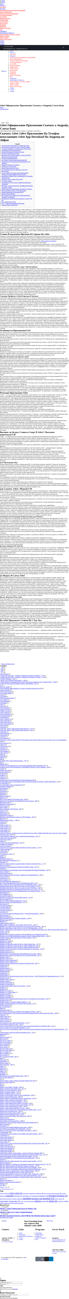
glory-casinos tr (4, 880)
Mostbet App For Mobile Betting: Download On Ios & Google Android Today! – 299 (24, 936)
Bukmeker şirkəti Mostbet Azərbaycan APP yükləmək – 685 (17, 817)
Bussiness (3, 818)
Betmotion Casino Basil (6, 804)
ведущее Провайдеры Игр (10, 158)
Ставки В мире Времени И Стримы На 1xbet (15, 145)
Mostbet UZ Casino (5, 990)
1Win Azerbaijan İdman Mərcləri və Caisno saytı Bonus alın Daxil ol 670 (21, 688)
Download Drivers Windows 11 (9, 860)
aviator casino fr (4, 772)
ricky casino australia (6, 1077)
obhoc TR (61, 1199)
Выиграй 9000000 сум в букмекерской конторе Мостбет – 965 (19, 1158)
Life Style (3, 912)
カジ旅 (2, 1185)
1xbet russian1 (4, 752)
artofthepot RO (40, 1193)
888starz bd (3, 764)
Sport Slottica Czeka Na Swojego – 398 (11, 1121)
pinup (22, 1201)
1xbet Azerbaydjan (5, 714)
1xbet (1, 704)
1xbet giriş (3, 727)
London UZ (19, 1199)
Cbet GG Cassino (5, 846)
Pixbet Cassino (4, 1063)
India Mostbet (4, 892)
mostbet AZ (37, 1198)
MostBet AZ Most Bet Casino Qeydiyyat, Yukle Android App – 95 (19, 945)
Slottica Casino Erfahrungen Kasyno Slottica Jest (18, 1209)
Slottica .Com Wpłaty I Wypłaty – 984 (11, 1087)
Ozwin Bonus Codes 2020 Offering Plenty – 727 (14, 1023)
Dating (2, 857)
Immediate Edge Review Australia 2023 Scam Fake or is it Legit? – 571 (20, 889)
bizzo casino (3, 807)
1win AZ (6, 1193)
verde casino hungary (6, 1137)
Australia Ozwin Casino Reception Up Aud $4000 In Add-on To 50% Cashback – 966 (24, 767)
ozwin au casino (4, 1021)
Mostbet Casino (4, 957)
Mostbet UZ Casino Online (7, 992)
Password (2, 1284)
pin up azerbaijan (5, 1044)
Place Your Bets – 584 (6, 1064)
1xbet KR (3, 736)
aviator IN (3, 773)
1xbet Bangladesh (5, 716)
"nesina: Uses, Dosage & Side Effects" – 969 (13, 680)
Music (2, 1008)
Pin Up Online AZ (5, 1053)
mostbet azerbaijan (5, 950)
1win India (3, 696)
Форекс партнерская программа (9, 1182)
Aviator (2, 769)
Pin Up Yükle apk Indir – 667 (8, 1056)
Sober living (3, 1117)
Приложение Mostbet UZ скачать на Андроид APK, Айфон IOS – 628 (21, 1174)
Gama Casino (4, 876)
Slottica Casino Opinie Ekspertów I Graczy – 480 (14, 1108)
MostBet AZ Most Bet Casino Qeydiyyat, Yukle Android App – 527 (19, 944)
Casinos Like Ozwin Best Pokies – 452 (11, 842)
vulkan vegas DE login (6, 1146)
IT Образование (5, 894)
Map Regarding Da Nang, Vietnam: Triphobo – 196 (14, 918)
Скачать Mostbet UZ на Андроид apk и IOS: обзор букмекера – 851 (20, 1175)
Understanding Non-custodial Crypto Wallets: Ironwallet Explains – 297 (20, 1134)
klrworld (2, 1199)
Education (3, 862)
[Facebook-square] (37, 1259)
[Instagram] (66, 47)
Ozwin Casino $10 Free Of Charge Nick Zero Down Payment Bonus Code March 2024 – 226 (27, 1026)
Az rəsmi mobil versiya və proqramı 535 (11, 785)
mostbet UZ (48, 1198)
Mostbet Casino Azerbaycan (8, 960)
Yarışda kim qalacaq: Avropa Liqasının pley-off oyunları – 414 (17, 1156)
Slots (1, 1085)
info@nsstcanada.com (58, 1241)
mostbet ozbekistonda (6, 982)
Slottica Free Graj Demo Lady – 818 (10, 1111)
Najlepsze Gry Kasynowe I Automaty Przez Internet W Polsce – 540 (19, 1011)
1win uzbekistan (4, 701)
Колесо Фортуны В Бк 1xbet (10, 168)
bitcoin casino (4, 806)
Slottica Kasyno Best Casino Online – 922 (12, 1113)
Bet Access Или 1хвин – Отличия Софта (14, 190)
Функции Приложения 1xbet (10, 153)
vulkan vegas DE (9, 1203)
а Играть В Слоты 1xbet (9, 166)
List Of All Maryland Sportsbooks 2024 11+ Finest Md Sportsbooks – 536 (21, 913)
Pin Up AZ (3, 1039)
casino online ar (4, 830)
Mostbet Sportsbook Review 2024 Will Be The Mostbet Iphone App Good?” (28, 1216)
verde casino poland (5, 1138)
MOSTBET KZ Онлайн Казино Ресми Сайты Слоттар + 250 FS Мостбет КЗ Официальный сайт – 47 (31, 976)
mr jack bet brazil (5, 1007)
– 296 (1, 671)
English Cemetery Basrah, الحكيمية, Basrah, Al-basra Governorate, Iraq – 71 (22, 863)
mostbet (27, 1198)
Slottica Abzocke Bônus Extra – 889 (10, 1097)
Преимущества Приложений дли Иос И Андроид (17, 189)
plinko (2, 1066)
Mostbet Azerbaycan (6, 952)
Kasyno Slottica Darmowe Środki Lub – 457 (12, 900)
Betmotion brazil (4, 802)
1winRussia (3, 703)
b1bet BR (2, 789)
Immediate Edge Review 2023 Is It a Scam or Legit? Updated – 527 (19, 886)
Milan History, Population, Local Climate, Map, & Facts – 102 (17, 925)
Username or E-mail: (6, 1295)
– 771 (1, 672)
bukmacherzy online (6, 815)
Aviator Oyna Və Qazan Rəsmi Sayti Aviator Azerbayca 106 (17, 780)
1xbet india (3, 732)
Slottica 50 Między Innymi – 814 (9, 1093)
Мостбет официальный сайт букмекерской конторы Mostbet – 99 (19, 1167)
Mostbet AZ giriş (5, 942)
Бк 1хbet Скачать (7, 181)
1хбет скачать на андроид (48, 241)
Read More (50, 1221)
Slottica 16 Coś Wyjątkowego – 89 (10, 1090)
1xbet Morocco (4, 743)
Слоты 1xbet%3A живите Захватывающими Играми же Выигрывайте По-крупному (15, 173)
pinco (1, 1058)
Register (15, 1289)
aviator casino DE (5, 770)
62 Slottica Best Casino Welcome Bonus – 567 (13, 761)
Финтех (2, 1179)
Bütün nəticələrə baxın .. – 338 (8, 820)
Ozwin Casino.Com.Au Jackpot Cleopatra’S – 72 (14, 1027)
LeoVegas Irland (4, 908)
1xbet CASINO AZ (5, 719)
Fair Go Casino (4, 865)
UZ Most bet (3, 1135)
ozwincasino (4, 1201)
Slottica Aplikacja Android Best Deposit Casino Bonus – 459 (17, 1098)
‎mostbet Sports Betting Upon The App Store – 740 (14, 986)
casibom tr (3, 822)
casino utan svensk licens (7, 838)
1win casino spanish (5, 693)
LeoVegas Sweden (5, 910)
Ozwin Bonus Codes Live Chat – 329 (10, 1024)
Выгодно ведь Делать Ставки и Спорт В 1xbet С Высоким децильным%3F (16, 156)
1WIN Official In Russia (7, 698)
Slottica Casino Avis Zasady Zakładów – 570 (13, 1101)
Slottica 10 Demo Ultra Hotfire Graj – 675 (12, 1089)
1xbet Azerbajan (4, 712)
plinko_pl (2, 1071)
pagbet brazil (3, 1034)
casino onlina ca (4, 828)
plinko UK (3, 1069)
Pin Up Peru (3, 1055)
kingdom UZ (62, 1195)
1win (1, 1193)
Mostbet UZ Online (5, 995)
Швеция (2, 1183)
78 (0, 762)
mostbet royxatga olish (6, 984)
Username (3, 1282)
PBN (1, 1035)
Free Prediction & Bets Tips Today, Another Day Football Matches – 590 (20, 875)
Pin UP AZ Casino (5, 1040)
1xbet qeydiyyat (4, 746)
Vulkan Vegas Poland (6, 1150)
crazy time (3, 852)
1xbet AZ (18, 1193)
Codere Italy (3, 851)
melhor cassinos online (6, 923)
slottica (38, 1201)
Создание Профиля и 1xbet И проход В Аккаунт (16, 149)
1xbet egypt (3, 725)
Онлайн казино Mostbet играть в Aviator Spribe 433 (15, 1172)
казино (2, 1159)
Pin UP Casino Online (6, 1050)
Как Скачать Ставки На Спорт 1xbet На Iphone (16, 147)
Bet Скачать (5, 171)
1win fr (2, 695)
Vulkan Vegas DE (5, 1145)
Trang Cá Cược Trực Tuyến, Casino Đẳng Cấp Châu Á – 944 (17, 1130)
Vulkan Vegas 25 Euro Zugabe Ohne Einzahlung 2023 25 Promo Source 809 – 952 (23, 1143)
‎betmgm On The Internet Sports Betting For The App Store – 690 (18, 801)
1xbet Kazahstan (4, 733)
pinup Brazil (3, 1061)
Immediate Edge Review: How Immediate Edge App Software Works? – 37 (21, 891)
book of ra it (3, 812)
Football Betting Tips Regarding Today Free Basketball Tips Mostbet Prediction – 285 (24, 870)
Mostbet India (4, 971)
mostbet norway (4, 978)
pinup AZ (25, 1201)
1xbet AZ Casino (5, 709)
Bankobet (2, 793)
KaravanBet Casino (5, 896)
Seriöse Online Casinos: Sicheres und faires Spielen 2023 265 (17, 1080)
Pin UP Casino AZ (5, 1048)
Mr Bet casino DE (5, 1005)
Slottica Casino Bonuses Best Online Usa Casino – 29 (15, 1103)
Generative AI (4, 878)
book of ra (3, 810)
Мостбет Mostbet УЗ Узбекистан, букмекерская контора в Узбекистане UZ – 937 (24, 1164)
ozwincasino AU (14, 1201)
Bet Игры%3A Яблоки (8, 194)
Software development (6, 1119)
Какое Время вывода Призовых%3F (13, 192)
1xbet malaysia (4, 738)
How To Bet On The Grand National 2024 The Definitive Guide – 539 (20, 884)
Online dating (4, 1018)
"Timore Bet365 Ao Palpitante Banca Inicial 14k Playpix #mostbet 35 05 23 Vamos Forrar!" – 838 (28, 682)
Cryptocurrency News (6, 854)
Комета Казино (4, 1162)
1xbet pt (2, 744)
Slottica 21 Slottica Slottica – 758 (9, 1092)
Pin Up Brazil (4, 1045)
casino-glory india (5, 839)
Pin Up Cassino (4, 1052)
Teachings (61, 1201)
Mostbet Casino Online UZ (7, 962)
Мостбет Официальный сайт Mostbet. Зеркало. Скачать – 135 (18, 1166)
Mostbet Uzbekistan (5, 997)
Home (2, 107)
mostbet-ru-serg (4, 1000)
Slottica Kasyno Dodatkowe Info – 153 (11, 1114)
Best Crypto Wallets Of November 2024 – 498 (13, 799)
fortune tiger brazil (5, 873)
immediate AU (18, 1196)
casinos (2, 841)
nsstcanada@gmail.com (59, 1240)
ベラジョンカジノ (6, 1189)
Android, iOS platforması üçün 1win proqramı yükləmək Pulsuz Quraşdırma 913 (23, 765)
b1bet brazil (3, 791)
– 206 (1, 669)
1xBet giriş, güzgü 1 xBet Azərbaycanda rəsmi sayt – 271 (16, 728)
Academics (26, 1193)
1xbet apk (3, 706)
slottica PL (53, 1201)
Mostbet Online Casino (6, 979)
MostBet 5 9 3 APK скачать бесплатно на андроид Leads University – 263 (22, 926)
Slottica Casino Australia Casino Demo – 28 (12, 1100)
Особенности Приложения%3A (11, 150)
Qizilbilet (2, 1072)
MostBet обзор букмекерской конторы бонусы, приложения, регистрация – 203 (24, 998)
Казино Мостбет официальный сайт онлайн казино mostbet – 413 (20, 1161)
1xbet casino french (5, 722)
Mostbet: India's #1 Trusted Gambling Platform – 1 (14, 1002)
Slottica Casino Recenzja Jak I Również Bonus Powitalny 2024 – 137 (20, 1109)
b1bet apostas (4, 788)
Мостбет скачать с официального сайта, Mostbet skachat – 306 (18, 1170)
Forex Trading (4, 872)
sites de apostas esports (6, 1082)
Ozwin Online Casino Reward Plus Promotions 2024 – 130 (17, 1032)
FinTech (2, 868)
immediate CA (27, 1196)
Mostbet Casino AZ (5, 958)
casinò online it (4, 831)
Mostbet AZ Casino (5, 941)
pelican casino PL (5, 1037)
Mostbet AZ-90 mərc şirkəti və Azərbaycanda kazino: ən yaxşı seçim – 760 (21, 949)
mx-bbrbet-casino (5, 1010)
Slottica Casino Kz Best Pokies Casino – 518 (13, 1106)
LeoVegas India (4, 907)
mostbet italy (3, 973)
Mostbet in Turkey (5, 970)
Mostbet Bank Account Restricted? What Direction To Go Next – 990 (20, 953)
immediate (10, 1196)
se (0, 1079)
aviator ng (3, 778)
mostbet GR (3, 966)
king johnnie (3, 904)
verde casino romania (6, 1140)
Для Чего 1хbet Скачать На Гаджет (12, 179)
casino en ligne (4, 825)
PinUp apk (3, 1060)
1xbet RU (3, 748)
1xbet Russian (4, 751)
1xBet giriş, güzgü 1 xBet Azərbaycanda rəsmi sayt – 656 (16, 730)
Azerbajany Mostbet (6, 786)
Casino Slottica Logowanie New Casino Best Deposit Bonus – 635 (19, 836)
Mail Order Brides (5, 917)
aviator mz (3, 777)
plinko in (2, 1068)
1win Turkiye (4, 699)
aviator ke (3, 775)
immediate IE (35, 1196)
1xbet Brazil (3, 717)
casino (2, 823)
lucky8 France (4, 915)
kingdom (52, 1195)
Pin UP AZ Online (5, 1042)
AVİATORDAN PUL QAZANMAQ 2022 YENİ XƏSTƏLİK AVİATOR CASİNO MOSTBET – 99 (29, 781)
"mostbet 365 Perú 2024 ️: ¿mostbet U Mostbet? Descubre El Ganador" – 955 (22, 675)
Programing (31, 1201)
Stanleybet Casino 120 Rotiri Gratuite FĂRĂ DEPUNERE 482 (18, 1122)
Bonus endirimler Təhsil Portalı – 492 (10, 809)
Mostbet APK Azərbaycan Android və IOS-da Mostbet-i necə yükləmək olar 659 (23, 934)
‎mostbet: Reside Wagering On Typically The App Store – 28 (17, 1003)
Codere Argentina (5, 849)
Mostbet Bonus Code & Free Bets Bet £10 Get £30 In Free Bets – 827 (20, 955)
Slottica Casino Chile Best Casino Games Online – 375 (15, 1105)
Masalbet (2, 921)
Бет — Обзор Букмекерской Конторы (13, 203)
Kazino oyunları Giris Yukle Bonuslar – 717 (12, 902)
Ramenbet (3, 1074)
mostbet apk (3, 933)
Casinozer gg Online (6, 844)
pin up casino (4, 1047)
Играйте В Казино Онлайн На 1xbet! (13, 152)
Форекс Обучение (5, 1180)
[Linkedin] (57, 47)
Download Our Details (6, 1217)
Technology (3, 1125)
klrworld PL (8, 1199)
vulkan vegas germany (6, 1148)
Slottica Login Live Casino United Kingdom (16, 1212)
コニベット (3, 1187)
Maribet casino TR (5, 920)
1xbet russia (3, 749)
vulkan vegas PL (18, 1203)
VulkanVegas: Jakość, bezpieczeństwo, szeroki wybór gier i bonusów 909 (21, 1153)
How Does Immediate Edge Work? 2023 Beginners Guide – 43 (18, 883)
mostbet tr (3, 987)
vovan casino (3, 1142)
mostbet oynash (4, 981)
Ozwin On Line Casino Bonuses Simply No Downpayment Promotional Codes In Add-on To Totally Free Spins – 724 (33, 1029)
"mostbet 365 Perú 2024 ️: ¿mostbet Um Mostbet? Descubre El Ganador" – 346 (22, 677)
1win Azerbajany (5, 690)
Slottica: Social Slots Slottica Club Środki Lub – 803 (15, 1116)
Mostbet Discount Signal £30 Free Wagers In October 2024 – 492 (18, 963)
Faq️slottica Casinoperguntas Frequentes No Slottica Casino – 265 (18, 867)
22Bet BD (3, 756)
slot (1, 1084)
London (14, 1199)
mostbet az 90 (4, 939)
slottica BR (44, 1201)
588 (1, 759)
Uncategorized (4, 109)
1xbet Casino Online (6, 724)
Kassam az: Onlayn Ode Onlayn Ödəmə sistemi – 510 (15, 897)
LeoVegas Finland (5, 905)
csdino (2, 855)
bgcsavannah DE (57, 1193)
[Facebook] (60, 47)
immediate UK (43, 1196)
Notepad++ (3, 1015)
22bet (1, 754)
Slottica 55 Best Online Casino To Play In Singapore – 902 (16, 1095)
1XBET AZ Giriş (5, 711)
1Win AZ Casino (5, 687)
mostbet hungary (4, 968)
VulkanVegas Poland (6, 1151)
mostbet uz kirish (5, 994)
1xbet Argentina (4, 707)
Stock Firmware (4, 1124)
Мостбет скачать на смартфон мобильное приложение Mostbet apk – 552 (22, 1169)
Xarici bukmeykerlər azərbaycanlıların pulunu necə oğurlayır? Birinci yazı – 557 (23, 1154)
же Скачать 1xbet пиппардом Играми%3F (14, 160)
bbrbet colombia (4, 796)
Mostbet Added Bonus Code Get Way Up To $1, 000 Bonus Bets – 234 (20, 928)
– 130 (1, 667)
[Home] (3, 71)
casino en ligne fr (5, 826)
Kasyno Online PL (5, 899)
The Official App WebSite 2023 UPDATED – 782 (14, 1129)
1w (1, 685)
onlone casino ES (5, 1019)
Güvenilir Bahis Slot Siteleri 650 (9, 881)
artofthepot (32, 1193)
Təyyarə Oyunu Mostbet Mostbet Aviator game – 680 (15, 1127)
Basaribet (2, 794)
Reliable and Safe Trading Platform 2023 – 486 (13, 1076)
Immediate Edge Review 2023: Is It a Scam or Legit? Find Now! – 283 (20, 888)
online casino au (4, 1016)
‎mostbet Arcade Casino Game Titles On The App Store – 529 (17, 937)
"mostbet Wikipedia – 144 (7, 679)
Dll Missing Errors (5, 859)
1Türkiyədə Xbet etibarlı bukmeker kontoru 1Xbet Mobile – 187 (18, 683)
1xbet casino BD (5, 720)
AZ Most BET (4, 783)
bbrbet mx (3, 797)
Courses (64, 1193)
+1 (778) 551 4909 (7, 1242)
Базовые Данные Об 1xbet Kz (10, 165)
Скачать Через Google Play (10, 205)
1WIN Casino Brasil (6, 691)
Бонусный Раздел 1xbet (9, 202)
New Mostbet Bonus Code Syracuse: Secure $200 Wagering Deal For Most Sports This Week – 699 (28, 1013)
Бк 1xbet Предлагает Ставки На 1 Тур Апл (14, 169)
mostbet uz (3, 989)
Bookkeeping (4, 814)
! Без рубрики (4, 674)
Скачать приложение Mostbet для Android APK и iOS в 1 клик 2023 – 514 (22, 1177)
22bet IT (2, 757)
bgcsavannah (48, 1193)
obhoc (56, 1199)
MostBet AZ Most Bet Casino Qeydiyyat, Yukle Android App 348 (19, 947)
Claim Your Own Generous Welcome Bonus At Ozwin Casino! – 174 (20, 847)
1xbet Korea (3, 735)
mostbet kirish (4, 974)
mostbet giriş (3, 965)
